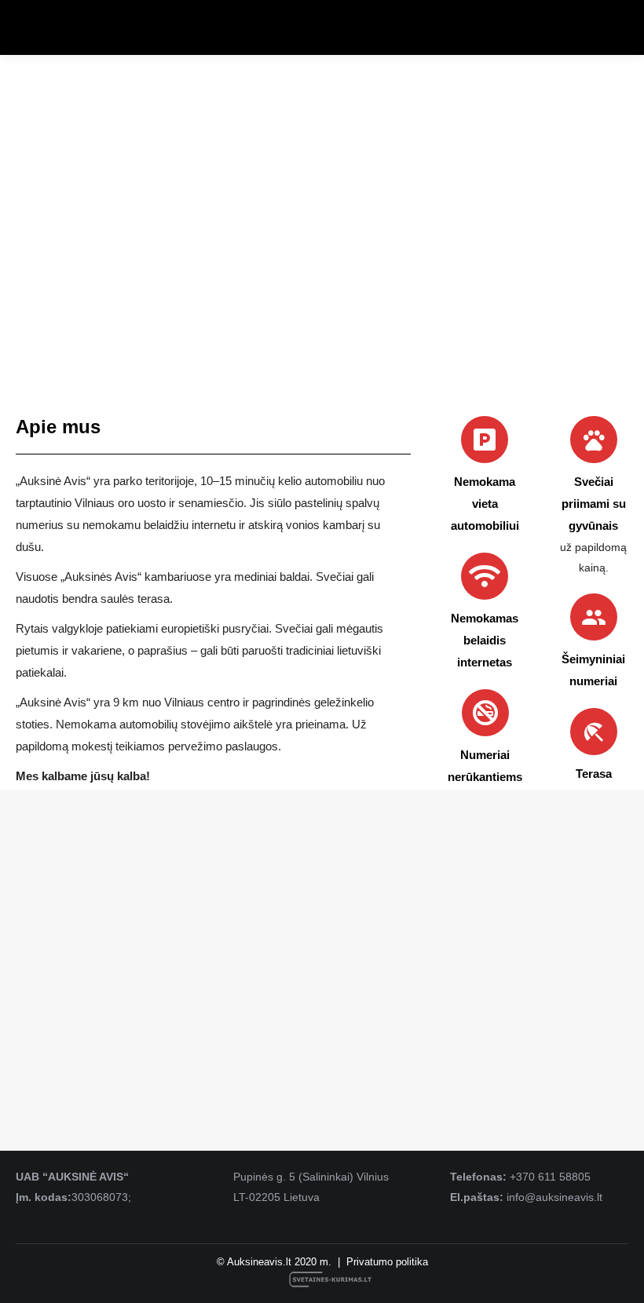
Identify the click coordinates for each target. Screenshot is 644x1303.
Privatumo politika (387, 1262)
